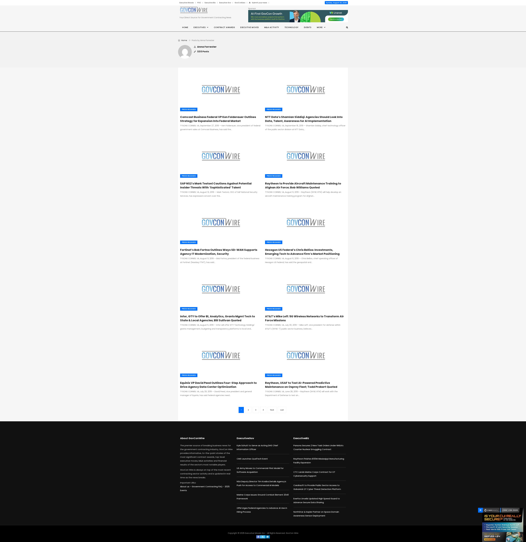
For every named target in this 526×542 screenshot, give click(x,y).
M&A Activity (271, 27)
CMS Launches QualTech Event (252, 458)
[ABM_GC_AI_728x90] (298, 16)
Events (307, 27)
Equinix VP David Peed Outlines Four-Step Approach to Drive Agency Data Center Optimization (218, 385)
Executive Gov (225, 3)
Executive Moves (249, 27)
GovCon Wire (292, 533)
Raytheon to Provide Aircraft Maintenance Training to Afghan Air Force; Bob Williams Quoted (303, 185)
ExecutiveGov (245, 438)
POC (199, 3)
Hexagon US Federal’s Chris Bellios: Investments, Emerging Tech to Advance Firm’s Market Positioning (302, 252)
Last (282, 410)
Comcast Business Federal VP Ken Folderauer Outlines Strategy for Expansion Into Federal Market (218, 119)
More (320, 27)
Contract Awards (224, 27)
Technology (291, 27)
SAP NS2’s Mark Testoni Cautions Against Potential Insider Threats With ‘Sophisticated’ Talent (216, 185)
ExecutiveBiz (301, 438)
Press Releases (189, 109)
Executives (199, 27)
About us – (186, 486)
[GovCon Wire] (193, 10)
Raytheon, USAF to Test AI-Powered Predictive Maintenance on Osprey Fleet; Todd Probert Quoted (301, 385)
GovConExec (240, 3)
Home (185, 27)
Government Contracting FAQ (207, 486)
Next (272, 410)
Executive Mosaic (186, 3)
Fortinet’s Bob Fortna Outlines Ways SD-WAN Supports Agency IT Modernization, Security (218, 252)
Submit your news (259, 3)
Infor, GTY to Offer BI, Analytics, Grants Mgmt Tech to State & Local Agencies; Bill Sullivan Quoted (217, 318)
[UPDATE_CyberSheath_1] (502, 525)
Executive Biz (210, 3)
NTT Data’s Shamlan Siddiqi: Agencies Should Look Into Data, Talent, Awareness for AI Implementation (304, 119)
